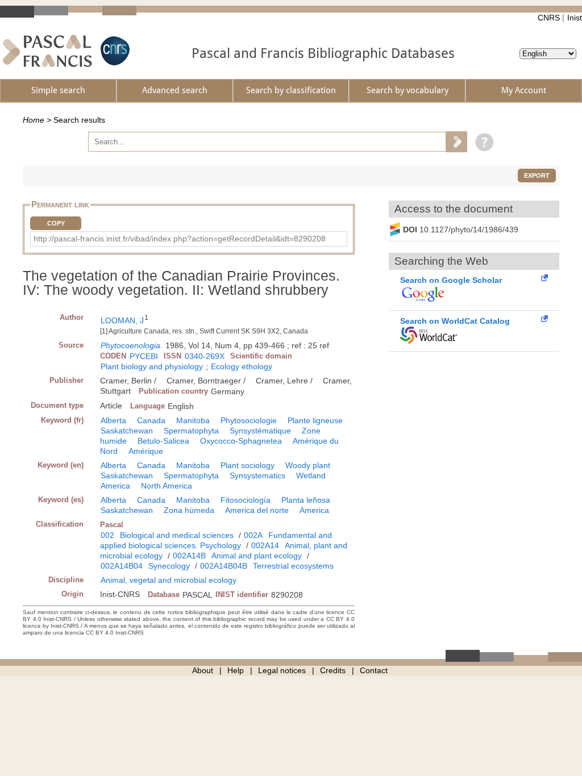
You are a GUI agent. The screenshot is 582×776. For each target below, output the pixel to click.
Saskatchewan (127, 430)
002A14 (265, 545)
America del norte (257, 510)
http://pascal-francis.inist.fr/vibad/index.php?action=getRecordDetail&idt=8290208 (180, 238)
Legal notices (282, 670)
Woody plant (307, 465)
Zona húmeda (189, 510)
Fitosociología (246, 499)
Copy (56, 223)
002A (253, 535)
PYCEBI (144, 356)
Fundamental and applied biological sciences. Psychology (216, 540)
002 (107, 535)
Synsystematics (257, 475)
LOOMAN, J (122, 320)
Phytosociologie (249, 420)
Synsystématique (260, 430)
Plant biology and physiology (152, 366)
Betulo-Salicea (163, 440)
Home (33, 119)
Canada (151, 420)
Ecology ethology (241, 366)
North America (166, 485)
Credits (333, 670)
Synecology (169, 565)
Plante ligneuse (315, 420)
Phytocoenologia (130, 345)
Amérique (145, 451)
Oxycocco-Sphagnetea (241, 440)
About (202, 670)
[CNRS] (113, 50)
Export (537, 175)
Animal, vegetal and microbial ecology (168, 580)
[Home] (47, 51)
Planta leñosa (305, 499)
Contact (374, 670)
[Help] (481, 141)
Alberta (113, 420)
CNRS (549, 17)
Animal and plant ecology (256, 555)
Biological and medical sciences (177, 535)
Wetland (311, 475)
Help (235, 670)
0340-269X (205, 356)
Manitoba (193, 420)
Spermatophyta (191, 430)
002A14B (189, 555)
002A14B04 (122, 565)
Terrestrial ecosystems (293, 565)
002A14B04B (223, 565)
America (115, 485)
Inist (574, 17)
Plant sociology (248, 465)
